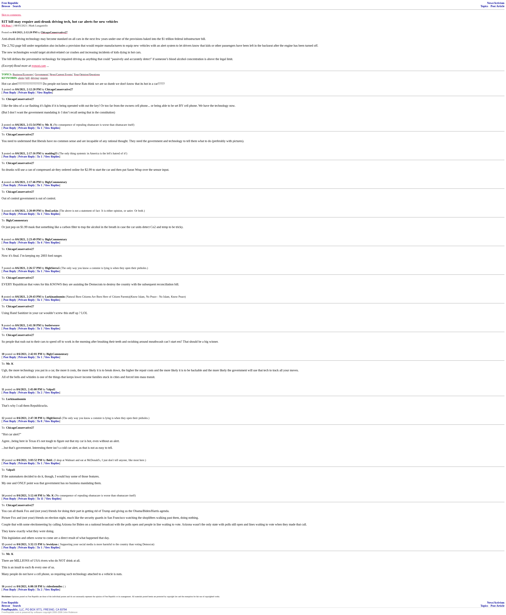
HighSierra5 (52, 268)
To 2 (39, 392)
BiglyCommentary (56, 182)
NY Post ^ (7, 25)
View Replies (44, 92)
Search (17, 6)
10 (3, 354)
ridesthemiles (54, 586)
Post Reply (9, 92)
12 (3, 418)
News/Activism (495, 3)
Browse (6, 6)
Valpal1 (50, 389)
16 (3, 586)
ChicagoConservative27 (59, 89)
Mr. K (48, 124)
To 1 (39, 127)
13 (3, 460)
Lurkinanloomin (55, 296)
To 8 (39, 421)
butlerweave (52, 325)
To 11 (40, 498)
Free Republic (10, 3)
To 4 (39, 242)
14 (3, 495)
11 (3, 389)
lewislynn (52, 544)
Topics (484, 6)
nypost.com (39, 65)
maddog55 (51, 153)
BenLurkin (51, 210)
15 (3, 544)
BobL (49, 460)
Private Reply (26, 92)
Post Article (497, 6)
